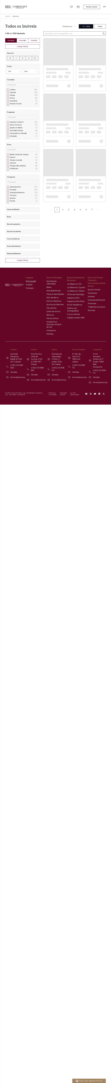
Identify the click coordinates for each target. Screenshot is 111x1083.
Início (7, 16)
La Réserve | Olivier (76, 298)
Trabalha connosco (96, 314)
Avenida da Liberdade (52, 289)
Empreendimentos (96, 307)
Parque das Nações (55, 301)
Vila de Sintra (52, 325)
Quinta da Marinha (55, 312)
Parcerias (92, 310)
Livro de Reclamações (74, 400)
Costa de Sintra (53, 318)
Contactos (92, 300)
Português (31, 288)
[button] (104, 7)
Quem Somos (94, 297)
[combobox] (66, 26)
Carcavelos (51, 315)
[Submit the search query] (103, 33)
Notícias (91, 317)
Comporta (51, 337)
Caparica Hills (73, 305)
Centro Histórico (54, 308)
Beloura (50, 322)
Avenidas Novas (54, 298)
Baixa (49, 294)
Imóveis (91, 304)
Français (29, 295)
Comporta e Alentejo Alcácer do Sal (54, 331)
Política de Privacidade (52, 400)
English (29, 292)
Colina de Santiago (75, 301)
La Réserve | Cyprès (76, 294)
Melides (50, 341)
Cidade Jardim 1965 (75, 325)
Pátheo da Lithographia (73, 316)
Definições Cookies (63, 400)
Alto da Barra (53, 305)
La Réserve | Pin (74, 291)
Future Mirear (73, 321)
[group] (22, 59)
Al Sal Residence (74, 312)
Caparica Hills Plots (75, 308)
